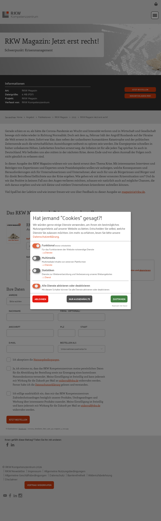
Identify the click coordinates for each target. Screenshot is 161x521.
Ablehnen (40, 299)
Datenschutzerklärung (46, 236)
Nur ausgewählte (79, 299)
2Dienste (47, 265)
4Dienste (47, 252)
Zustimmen (119, 299)
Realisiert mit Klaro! (119, 305)
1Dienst (46, 277)
